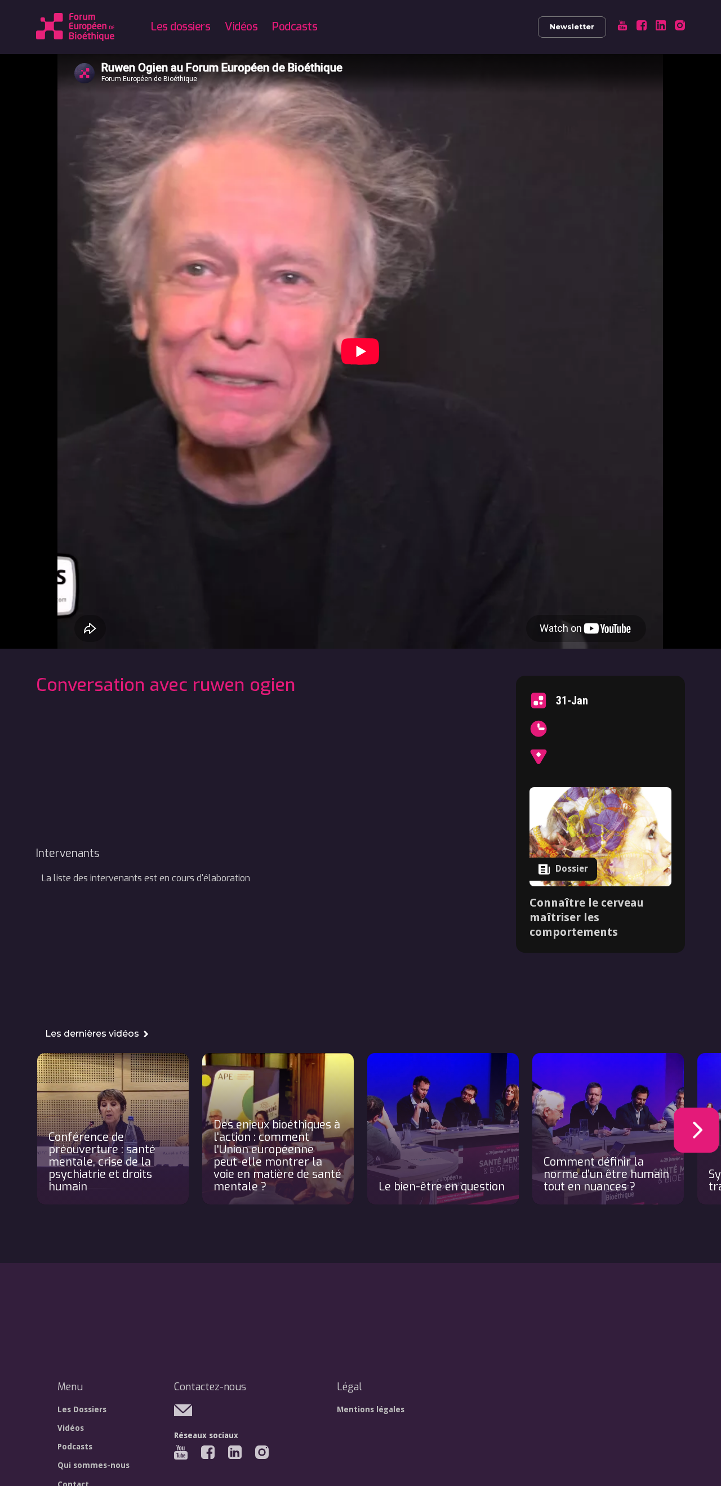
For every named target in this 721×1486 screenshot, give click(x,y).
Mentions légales (370, 1409)
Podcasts (294, 26)
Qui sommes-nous (93, 1465)
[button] (696, 1130)
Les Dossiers (81, 1409)
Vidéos (241, 26)
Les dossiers (180, 26)
